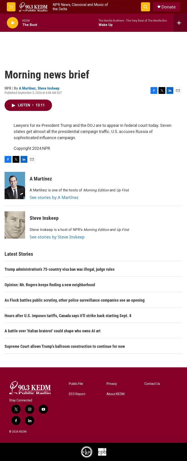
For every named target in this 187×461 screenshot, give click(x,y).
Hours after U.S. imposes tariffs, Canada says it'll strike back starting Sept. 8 (68, 315)
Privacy (111, 384)
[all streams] (180, 23)
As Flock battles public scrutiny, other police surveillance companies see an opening (75, 300)
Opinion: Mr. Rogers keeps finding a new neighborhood (50, 284)
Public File (76, 384)
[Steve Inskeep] (15, 225)
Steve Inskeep (48, 88)
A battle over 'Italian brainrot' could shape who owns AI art (53, 330)
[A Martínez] (15, 185)
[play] (12, 22)
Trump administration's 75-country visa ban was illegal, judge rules (59, 269)
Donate (168, 7)
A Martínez (27, 88)
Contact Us (152, 384)
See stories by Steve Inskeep (57, 237)
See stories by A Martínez (54, 197)
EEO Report (77, 394)
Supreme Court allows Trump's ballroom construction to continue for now (65, 346)
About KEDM (115, 394)
